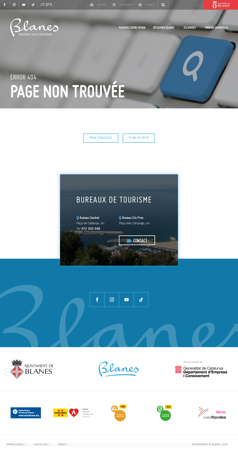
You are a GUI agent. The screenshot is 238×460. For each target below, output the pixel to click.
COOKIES (62, 445)
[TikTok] (33, 4)
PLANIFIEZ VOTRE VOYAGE (132, 27)
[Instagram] (14, 4)
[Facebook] (4, 4)
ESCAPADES (190, 27)
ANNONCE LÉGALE (15, 445)
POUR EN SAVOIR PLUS (216, 27)
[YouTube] (23, 4)
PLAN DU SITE (139, 138)
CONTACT (139, 240)
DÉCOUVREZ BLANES (163, 27)
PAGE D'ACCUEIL (100, 138)
